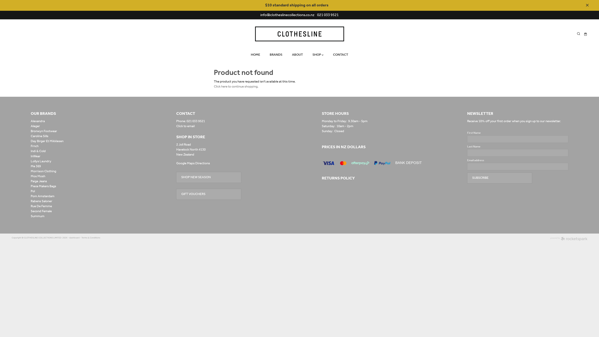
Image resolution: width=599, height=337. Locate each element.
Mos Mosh (38, 176)
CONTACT (340, 55)
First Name (474, 133)
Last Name (473, 146)
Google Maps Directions (193, 163)
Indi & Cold (38, 151)
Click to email (185, 126)
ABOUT (297, 55)
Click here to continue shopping (236, 86)
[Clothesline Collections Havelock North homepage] (299, 34)
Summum (37, 216)
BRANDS (276, 55)
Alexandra (38, 121)
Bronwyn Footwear (44, 131)
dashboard (74, 238)
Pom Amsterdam (42, 196)
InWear (35, 156)
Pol (33, 191)
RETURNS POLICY (338, 178)
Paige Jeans (39, 181)
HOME (255, 55)
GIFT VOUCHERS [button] (193, 194)
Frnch (35, 146)
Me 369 (36, 166)
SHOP (317, 55)
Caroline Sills (39, 136)
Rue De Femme (41, 206)
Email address (475, 160)
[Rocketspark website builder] (568, 239)
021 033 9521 (196, 121)
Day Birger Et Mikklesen (47, 141)
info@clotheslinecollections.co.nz (287, 15)
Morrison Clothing (43, 171)
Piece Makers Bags (43, 186)
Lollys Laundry (41, 161)
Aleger (35, 126)
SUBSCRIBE (480, 178)
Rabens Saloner (41, 201)
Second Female (41, 211)
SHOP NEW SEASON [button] (196, 177)
